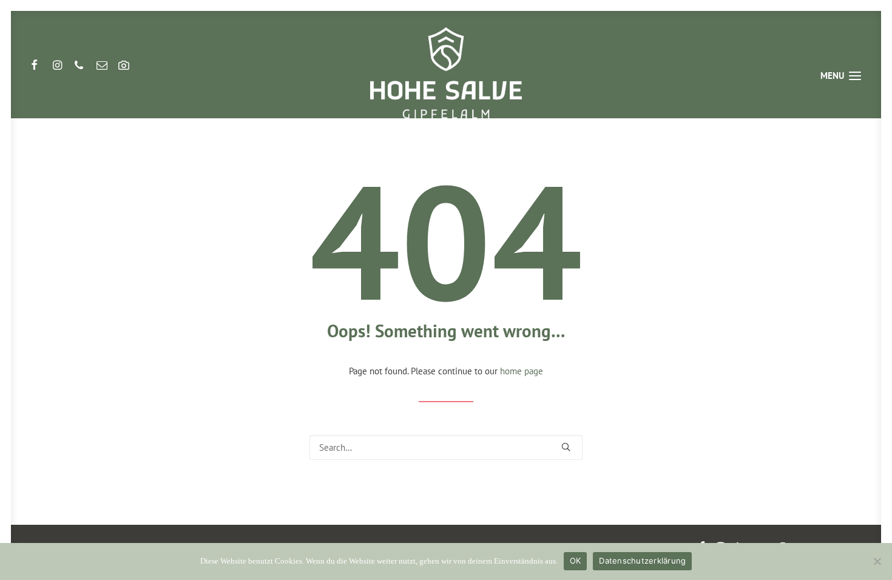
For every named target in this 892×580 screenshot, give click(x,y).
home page (521, 371)
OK (575, 560)
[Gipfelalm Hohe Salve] (445, 72)
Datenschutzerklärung (642, 560)
